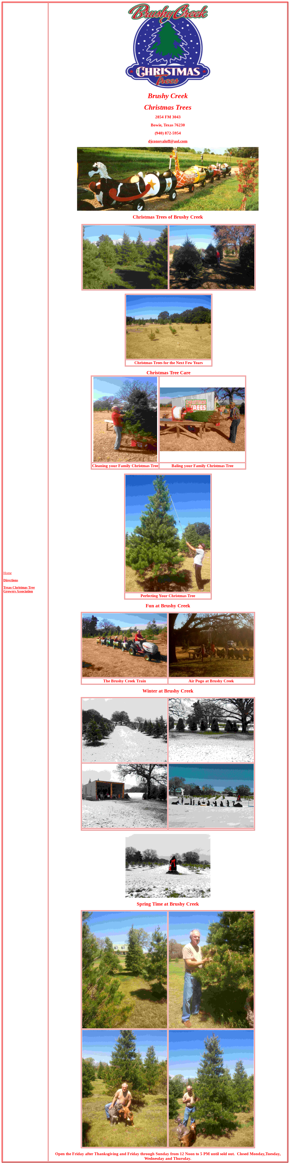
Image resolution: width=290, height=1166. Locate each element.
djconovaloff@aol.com (167, 141)
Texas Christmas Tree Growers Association (19, 589)
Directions (10, 580)
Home (7, 573)
